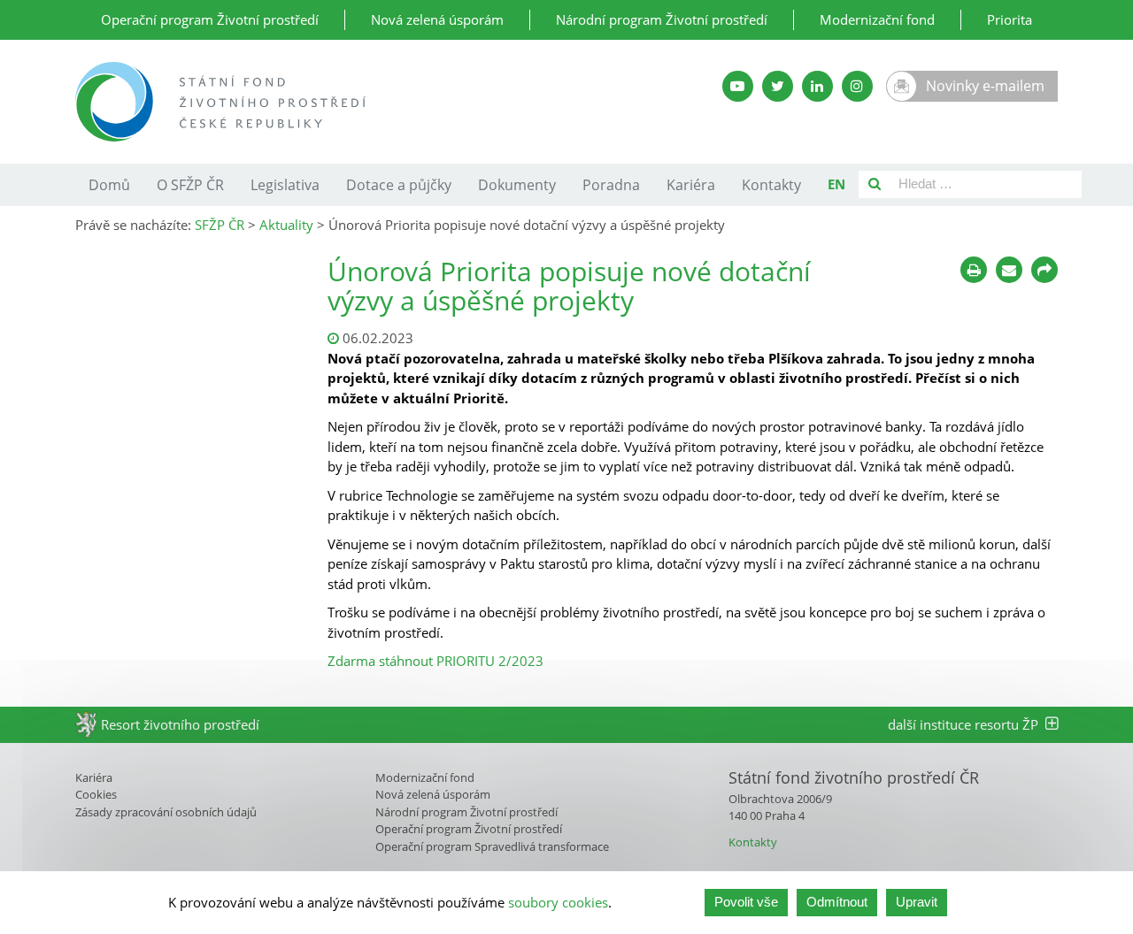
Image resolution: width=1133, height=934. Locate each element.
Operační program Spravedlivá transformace (492, 846)
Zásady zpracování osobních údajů (166, 812)
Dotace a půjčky (398, 185)
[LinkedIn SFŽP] (817, 86)
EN (836, 184)
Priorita (1009, 19)
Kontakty (771, 185)
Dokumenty (517, 185)
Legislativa (285, 185)
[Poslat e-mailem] (1009, 269)
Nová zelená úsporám (437, 19)
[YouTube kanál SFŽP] (737, 86)
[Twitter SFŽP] (777, 86)
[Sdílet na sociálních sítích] (1044, 269)
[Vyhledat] (874, 184)
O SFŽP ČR (190, 185)
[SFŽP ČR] (356, 102)
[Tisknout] (973, 269)
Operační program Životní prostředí (210, 19)
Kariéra (691, 185)
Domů (109, 185)
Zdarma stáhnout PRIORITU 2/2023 (435, 661)
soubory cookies (558, 902)
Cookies (96, 794)
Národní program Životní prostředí (661, 19)
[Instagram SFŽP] (857, 86)
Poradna (611, 185)
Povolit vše (746, 901)
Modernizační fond (877, 19)
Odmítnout (836, 901)
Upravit (916, 901)
